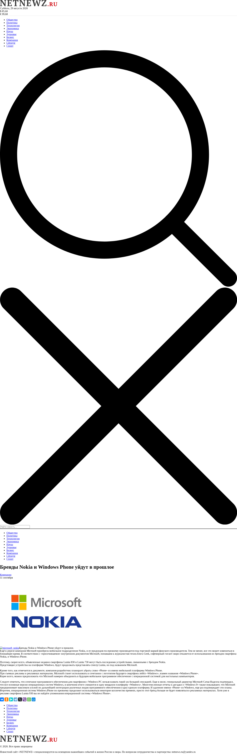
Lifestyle (10, 43)
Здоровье (11, 34)
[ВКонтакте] (2, 699)
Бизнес (10, 37)
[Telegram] (15, 699)
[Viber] (24, 699)
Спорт (9, 45)
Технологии (13, 25)
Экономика (12, 28)
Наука (9, 31)
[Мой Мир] (33, 699)
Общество (12, 19)
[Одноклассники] (6, 699)
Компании (12, 40)
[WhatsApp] (29, 699)
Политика (11, 22)
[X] (20, 699)
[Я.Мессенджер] (11, 699)
